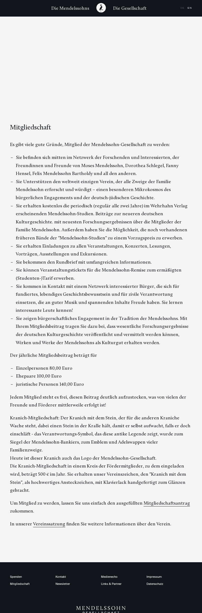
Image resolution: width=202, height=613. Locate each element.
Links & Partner (111, 584)
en (190, 8)
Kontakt (60, 577)
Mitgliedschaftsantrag (167, 503)
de (183, 8)
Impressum (154, 577)
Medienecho (109, 577)
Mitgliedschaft (20, 584)
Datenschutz (155, 584)
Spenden (16, 577)
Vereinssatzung (49, 524)
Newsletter (62, 584)
